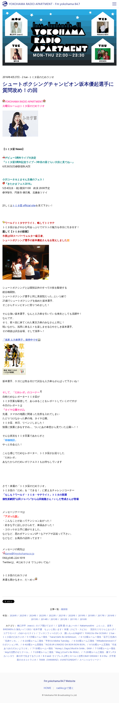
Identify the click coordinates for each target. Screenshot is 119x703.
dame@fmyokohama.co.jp (19, 553)
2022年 (52, 615)
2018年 (91, 615)
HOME (47, 688)
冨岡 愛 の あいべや (67, 625)
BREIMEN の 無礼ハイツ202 (17, 629)
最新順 (64, 609)
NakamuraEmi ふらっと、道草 (95, 625)
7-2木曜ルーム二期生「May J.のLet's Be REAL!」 (57, 652)
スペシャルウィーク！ (90, 659)
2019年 (81, 615)
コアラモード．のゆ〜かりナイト (19, 633)
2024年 (32, 615)
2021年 (62, 615)
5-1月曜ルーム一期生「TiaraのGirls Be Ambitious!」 (52, 636)
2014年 (44, 619)
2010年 (83, 619)
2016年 (111, 615)
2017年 (101, 615)
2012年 (63, 619)
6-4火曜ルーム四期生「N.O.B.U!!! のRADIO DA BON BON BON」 (55, 644)
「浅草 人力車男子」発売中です (20, 339)
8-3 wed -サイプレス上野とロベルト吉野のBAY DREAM (70, 655)
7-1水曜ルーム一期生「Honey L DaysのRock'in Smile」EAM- (62, 648)
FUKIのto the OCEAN (95, 633)
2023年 (42, 615)
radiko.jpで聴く (65, 688)
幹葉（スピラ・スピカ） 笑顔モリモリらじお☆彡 (89, 629)
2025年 (23, 615)
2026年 (13, 615)
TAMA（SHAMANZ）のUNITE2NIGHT (58, 659)
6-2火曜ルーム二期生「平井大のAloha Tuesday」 (47, 640)
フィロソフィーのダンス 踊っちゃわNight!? (60, 633)
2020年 (71, 615)
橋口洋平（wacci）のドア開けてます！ (36, 625)
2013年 (54, 619)
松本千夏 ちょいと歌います (47, 629)
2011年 (73, 619)
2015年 (34, 619)
